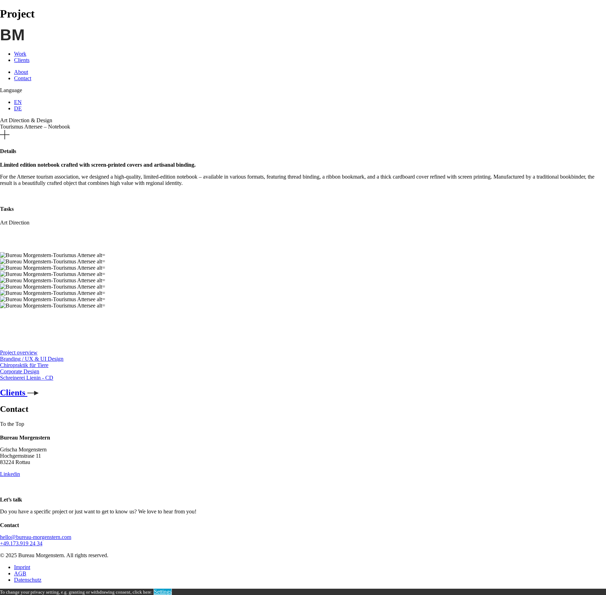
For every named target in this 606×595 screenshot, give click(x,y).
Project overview (19, 352)
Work (20, 54)
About (21, 72)
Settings (162, 592)
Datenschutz (27, 580)
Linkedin (10, 474)
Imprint (22, 567)
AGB (20, 573)
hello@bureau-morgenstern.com (35, 537)
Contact (22, 78)
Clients (21, 60)
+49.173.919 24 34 (21, 543)
